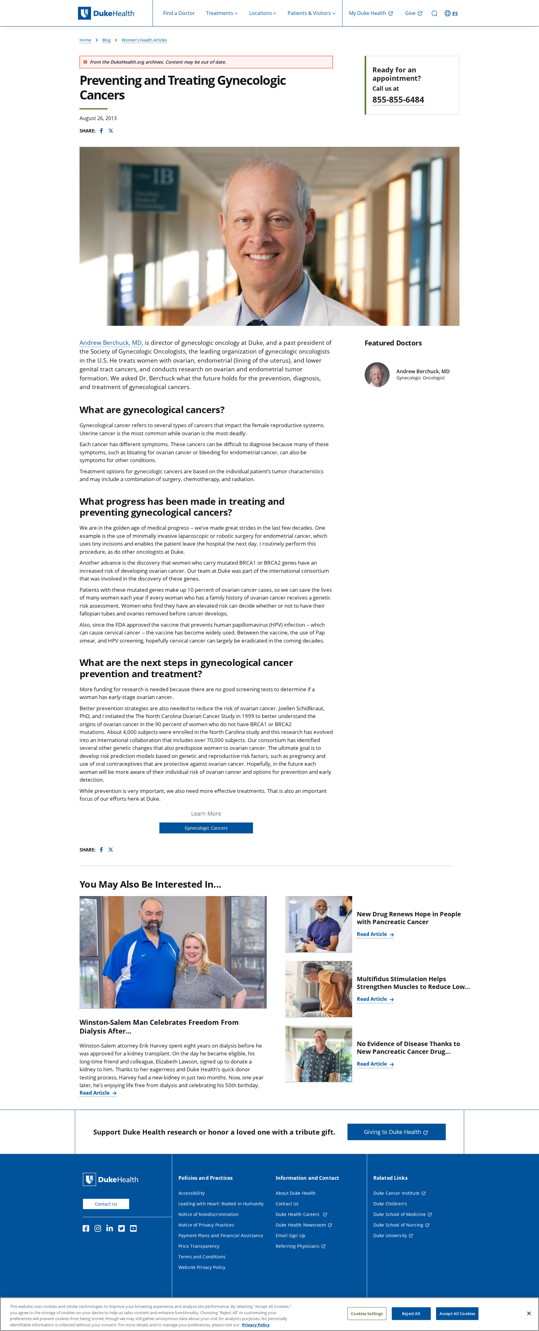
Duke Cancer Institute (396, 1193)
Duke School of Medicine (399, 1214)
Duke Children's (390, 1204)
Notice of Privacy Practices (206, 1225)
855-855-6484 (398, 99)
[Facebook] (87, 1229)
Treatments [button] (219, 13)
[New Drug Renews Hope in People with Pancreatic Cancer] (318, 924)
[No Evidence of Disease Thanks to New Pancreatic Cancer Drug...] (318, 1054)
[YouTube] (134, 1229)
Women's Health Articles (144, 40)
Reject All (411, 1313)
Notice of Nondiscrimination (208, 1214)
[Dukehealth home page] (115, 13)
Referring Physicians (297, 1246)
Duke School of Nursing (398, 1225)
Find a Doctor (179, 13)
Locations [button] (260, 13)
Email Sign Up (290, 1235)
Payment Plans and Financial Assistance (220, 1235)
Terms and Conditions (202, 1257)
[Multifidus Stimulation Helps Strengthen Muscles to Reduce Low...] (318, 989)
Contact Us (106, 1204)
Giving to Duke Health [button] (392, 1132)
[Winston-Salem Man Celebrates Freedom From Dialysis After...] (173, 952)
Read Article (95, 1092)
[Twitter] (123, 1229)
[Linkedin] (111, 1229)
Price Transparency (199, 1246)
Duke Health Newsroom (301, 1225)
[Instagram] (99, 1229)
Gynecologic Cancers (206, 828)
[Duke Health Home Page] (112, 1179)
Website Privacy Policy (201, 1267)
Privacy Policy (256, 1324)
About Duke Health (296, 1193)
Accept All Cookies (457, 1313)
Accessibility (191, 1193)
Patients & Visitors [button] (309, 13)
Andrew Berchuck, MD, (111, 343)
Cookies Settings (367, 1313)
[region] (269, 1314)
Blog (106, 40)
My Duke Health (367, 13)
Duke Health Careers (298, 1214)
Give (410, 13)
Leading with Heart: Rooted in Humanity (221, 1204)
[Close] (529, 1313)
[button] (452, 13)
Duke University (390, 1235)
